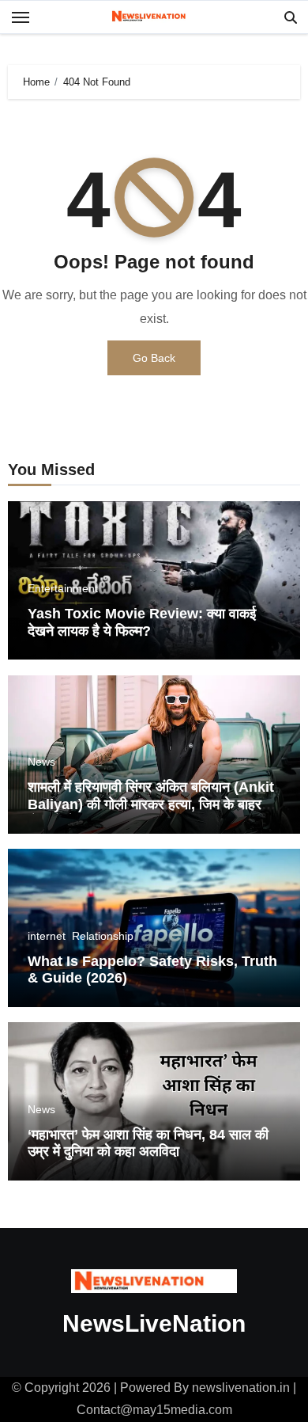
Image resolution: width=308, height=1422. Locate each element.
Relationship (102, 935)
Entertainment (63, 588)
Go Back (154, 358)
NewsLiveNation (154, 1323)
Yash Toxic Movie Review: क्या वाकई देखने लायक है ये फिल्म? (142, 622)
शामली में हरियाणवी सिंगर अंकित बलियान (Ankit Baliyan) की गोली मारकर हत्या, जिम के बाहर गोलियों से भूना (151, 804)
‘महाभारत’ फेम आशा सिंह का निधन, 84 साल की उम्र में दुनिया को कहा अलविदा (148, 1143)
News (41, 761)
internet (47, 935)
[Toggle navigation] (20, 17)
